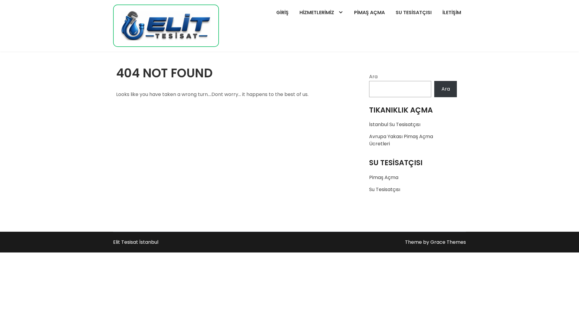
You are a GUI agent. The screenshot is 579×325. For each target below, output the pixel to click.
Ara (373, 76)
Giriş (282, 12)
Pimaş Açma (369, 12)
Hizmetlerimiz (316, 12)
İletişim (451, 12)
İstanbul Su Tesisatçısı (394, 124)
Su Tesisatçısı (414, 12)
